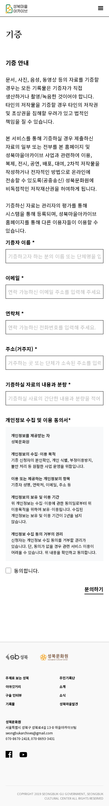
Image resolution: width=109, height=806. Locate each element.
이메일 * (15, 277)
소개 (63, 686)
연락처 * (15, 313)
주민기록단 (67, 677)
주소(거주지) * (21, 348)
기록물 (10, 703)
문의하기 (93, 589)
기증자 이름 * (20, 242)
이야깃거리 (13, 686)
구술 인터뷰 (14, 695)
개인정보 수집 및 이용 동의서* (38, 419)
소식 (63, 695)
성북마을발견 (69, 703)
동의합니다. (26, 570)
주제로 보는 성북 (17, 677)
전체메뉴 (100, 8)
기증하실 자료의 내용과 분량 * (38, 384)
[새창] (17, 656)
